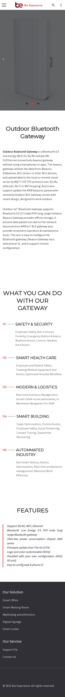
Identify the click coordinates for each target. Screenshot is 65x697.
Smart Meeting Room (16, 608)
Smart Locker (11, 629)
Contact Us (9, 657)
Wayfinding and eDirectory (19, 615)
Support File (10, 650)
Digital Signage (12, 622)
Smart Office (10, 601)
